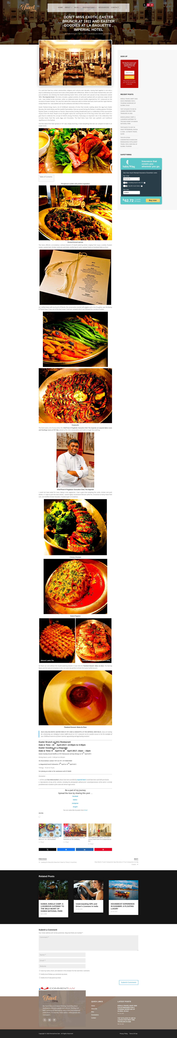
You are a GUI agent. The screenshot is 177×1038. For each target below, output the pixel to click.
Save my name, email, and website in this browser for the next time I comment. (65, 971)
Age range (126, 176)
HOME (60, 7)
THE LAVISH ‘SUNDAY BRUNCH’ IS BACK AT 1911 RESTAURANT (49, 838)
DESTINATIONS (89, 7)
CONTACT (115, 7)
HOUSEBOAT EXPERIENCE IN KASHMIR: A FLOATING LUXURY (123, 906)
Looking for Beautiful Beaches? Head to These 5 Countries (59, 862)
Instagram (75, 803)
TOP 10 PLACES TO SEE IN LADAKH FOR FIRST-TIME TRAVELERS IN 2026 (128, 111)
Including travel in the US (135, 182)
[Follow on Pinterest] (151, 4)
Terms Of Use (133, 1033)
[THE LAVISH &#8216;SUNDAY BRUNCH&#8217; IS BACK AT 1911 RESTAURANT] (50, 830)
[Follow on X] (144, 4)
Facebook (75, 796)
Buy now (153, 200)
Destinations (95, 1014)
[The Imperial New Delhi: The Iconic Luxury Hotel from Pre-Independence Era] (99, 830)
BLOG (76, 7)
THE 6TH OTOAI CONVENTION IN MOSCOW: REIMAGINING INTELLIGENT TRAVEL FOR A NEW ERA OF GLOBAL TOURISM (128, 142)
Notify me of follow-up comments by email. (54, 974)
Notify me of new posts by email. (51, 978)
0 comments (108, 34)
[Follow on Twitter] (45, 1020)
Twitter (75, 800)
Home (93, 1005)
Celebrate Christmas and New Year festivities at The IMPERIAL (74, 838)
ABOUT (68, 7)
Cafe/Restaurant (93, 34)
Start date (126, 189)
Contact (93, 1018)
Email (85, 810)
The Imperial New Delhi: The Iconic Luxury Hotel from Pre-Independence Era (99, 839)
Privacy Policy (124, 1033)
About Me (94, 1008)
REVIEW (100, 34)
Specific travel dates (134, 186)
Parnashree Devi (72, 34)
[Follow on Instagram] (148, 4)
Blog (92, 1011)
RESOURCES (104, 7)
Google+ (75, 807)
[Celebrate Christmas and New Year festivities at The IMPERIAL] (75, 830)
